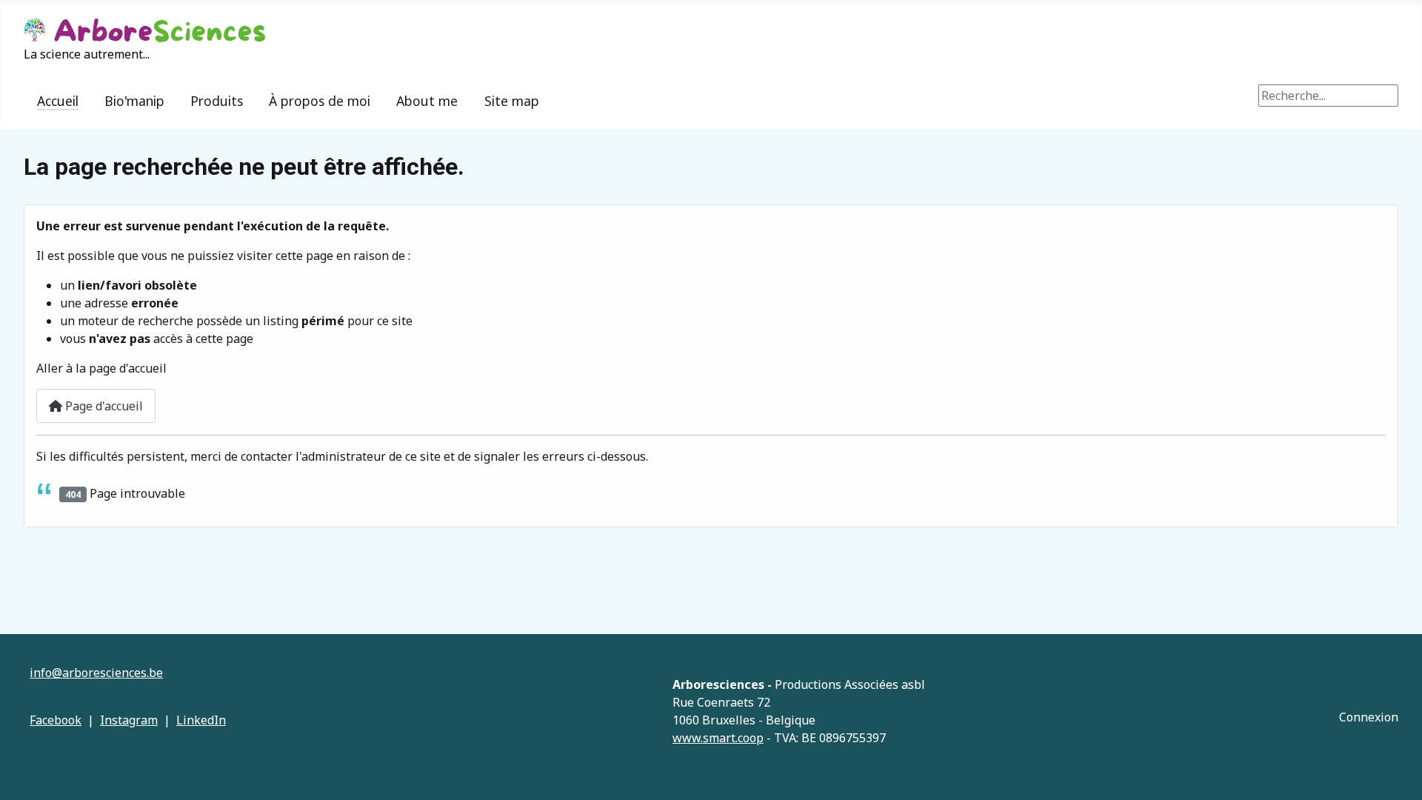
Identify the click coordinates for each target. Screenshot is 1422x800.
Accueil (58, 101)
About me (427, 101)
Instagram (129, 720)
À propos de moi (319, 101)
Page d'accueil (102, 406)
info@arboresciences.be (96, 672)
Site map (511, 101)
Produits (216, 101)
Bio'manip (134, 101)
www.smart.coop (718, 738)
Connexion (1368, 717)
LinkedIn (201, 720)
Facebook (55, 720)
